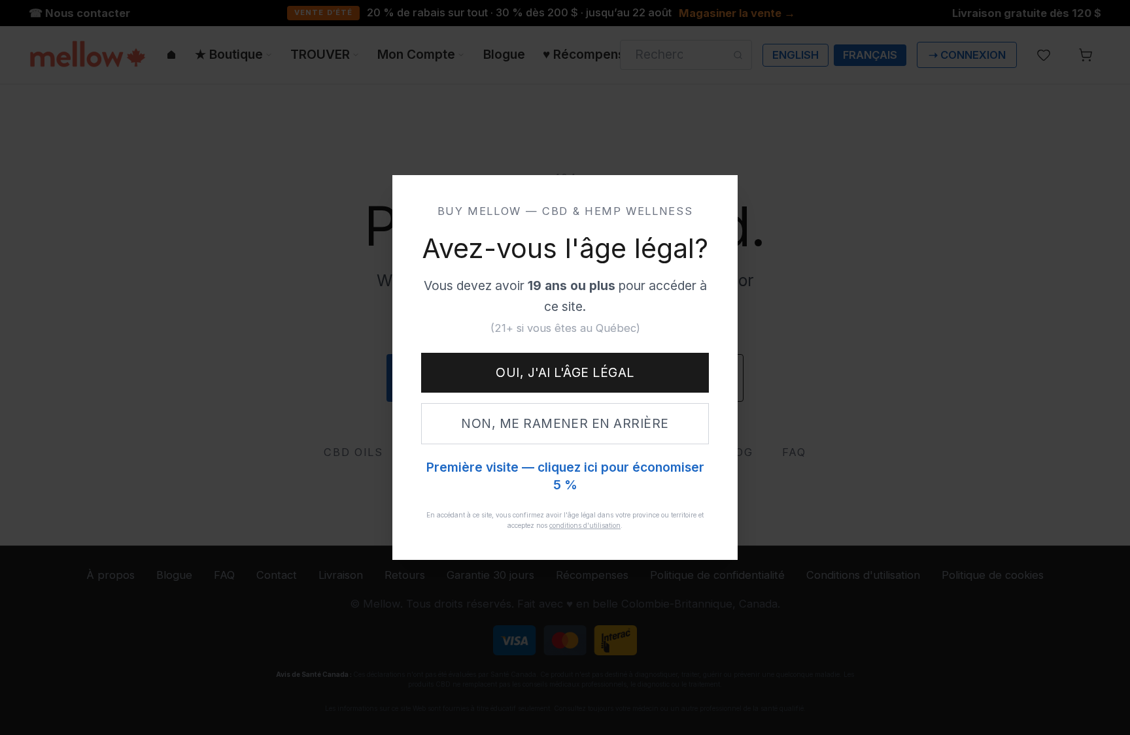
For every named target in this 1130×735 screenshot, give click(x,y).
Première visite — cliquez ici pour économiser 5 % (565, 476)
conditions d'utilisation (585, 525)
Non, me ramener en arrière (565, 423)
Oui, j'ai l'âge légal (565, 372)
